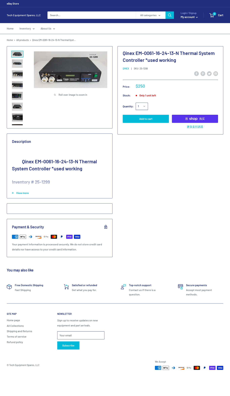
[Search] (170, 15)
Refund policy (15, 342)
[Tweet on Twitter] (209, 73)
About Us (46, 28)
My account (188, 17)
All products (22, 40)
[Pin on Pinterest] (203, 73)
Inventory (25, 28)
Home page (13, 320)
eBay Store (13, 3)
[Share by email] (215, 73)
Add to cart (145, 118)
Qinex (126, 68)
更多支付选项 (195, 126)
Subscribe (68, 345)
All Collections (15, 325)
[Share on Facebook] (196, 73)
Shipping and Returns (19, 331)
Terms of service (16, 336)
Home (10, 28)
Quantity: (128, 106)
